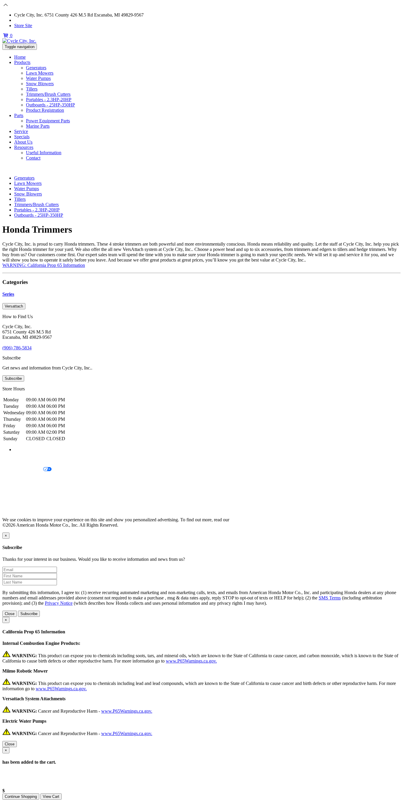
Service (21, 131)
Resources (23, 147)
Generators (36, 67)
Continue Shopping (21, 796)
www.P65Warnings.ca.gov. (191, 660)
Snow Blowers (40, 83)
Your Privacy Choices (22, 469)
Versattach (14, 306)
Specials (22, 136)
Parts (18, 115)
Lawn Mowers (39, 72)
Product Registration (45, 110)
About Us (23, 141)
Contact (33, 157)
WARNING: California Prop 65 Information (43, 265)
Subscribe (13, 378)
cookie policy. (243, 519)
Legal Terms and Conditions (28, 479)
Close (9, 614)
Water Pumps (38, 78)
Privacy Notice (16, 459)
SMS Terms (13, 489)
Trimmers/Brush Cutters (48, 94)
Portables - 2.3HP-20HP (48, 99)
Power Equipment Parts (48, 120)
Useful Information (43, 152)
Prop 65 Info (14, 499)
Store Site (23, 25)
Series (8, 294)
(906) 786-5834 (28, 20)
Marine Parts (38, 126)
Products (22, 62)
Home (20, 57)
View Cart (51, 796)
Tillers (31, 88)
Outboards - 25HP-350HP (50, 104)
